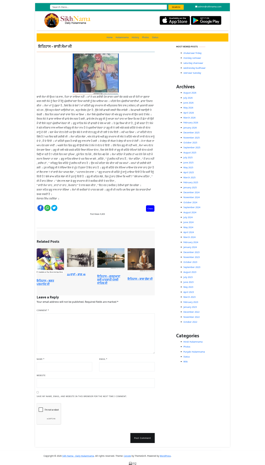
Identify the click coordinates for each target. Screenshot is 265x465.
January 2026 (190, 127)
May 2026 (188, 107)
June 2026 (188, 102)
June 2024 (188, 222)
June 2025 (188, 162)
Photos (145, 37)
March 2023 (189, 296)
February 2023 (190, 302)
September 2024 (191, 207)
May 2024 (188, 227)
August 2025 (189, 152)
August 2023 (189, 272)
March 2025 (189, 177)
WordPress (165, 455)
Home (110, 37)
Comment (43, 310)
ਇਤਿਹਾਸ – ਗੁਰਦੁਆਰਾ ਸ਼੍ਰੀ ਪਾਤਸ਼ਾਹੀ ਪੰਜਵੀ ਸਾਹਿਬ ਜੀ (108, 279)
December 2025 (191, 132)
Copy (150, 208)
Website (41, 375)
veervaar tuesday (192, 72)
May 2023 (188, 286)
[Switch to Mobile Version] (132, 463)
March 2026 (189, 117)
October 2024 (190, 202)
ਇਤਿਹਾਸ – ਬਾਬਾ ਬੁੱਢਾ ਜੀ (140, 279)
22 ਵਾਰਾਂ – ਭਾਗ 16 (76, 274)
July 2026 (188, 97)
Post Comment (142, 438)
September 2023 (191, 267)
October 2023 (190, 262)
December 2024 (191, 192)
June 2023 (188, 282)
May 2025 (188, 167)
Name (40, 359)
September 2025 (191, 147)
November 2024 (191, 197)
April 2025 (188, 172)
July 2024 (188, 217)
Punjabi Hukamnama (194, 351)
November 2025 (191, 137)
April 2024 (188, 232)
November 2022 (191, 316)
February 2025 (190, 182)
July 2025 (188, 157)
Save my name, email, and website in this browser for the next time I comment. (82, 396)
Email (103, 359)
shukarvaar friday (192, 53)
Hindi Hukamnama (193, 341)
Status (155, 37)
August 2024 (189, 212)
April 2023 (188, 292)
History (135, 37)
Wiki (185, 361)
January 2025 (190, 187)
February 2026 (190, 122)
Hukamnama (122, 37)
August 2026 (189, 92)
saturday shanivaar (193, 63)
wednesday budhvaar (194, 67)
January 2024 (190, 247)
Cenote (127, 455)
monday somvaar (192, 57)
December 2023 (191, 252)
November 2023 (191, 257)
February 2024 (190, 242)
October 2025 (190, 142)
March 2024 (189, 237)
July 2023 (188, 277)
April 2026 (188, 112)
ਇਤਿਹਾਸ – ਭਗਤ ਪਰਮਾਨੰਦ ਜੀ (45, 283)
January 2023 (190, 306)
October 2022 (190, 321)
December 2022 (191, 311)
